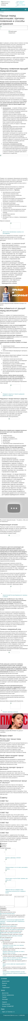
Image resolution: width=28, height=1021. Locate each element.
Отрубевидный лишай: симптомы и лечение (11, 936)
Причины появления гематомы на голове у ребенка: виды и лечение (13, 952)
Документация (5, 981)
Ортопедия (5, 999)
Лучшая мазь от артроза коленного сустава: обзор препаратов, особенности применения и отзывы (14, 973)
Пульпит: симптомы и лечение (10, 712)
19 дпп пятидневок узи (5, 939)
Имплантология (6, 1004)
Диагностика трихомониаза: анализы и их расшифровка (13, 232)
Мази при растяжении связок (7, 913)
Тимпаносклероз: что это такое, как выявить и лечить (16, 868)
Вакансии (4, 983)
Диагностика (5, 993)
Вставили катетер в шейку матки (8, 926)
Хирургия (4, 1002)
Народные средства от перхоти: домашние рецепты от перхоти (13, 394)
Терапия (4, 997)
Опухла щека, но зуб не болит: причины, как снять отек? (16, 879)
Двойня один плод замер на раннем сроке (10, 932)
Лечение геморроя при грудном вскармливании (12, 929)
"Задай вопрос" (6, 987)
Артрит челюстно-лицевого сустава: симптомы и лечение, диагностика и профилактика (15, 958)
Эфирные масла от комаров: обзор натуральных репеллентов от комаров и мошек (15, 891)
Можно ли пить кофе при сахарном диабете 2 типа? (14, 964)
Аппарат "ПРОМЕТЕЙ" (8, 1006)
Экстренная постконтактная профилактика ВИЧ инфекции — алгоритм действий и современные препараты (12, 921)
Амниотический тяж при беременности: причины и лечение (15, 595)
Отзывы (4, 985)
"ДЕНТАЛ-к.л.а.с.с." (5, 9)
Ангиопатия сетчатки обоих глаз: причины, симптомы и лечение (13, 946)
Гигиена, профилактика (8, 995)
